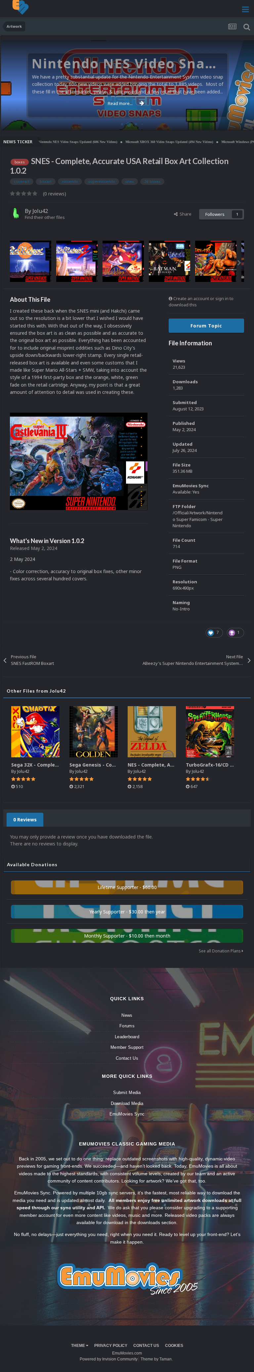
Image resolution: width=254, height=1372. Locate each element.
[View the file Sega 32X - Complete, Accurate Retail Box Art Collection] (35, 731)
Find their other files (45, 217)
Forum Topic (206, 326)
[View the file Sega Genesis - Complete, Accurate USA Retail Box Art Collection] (93, 731)
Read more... (120, 103)
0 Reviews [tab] (25, 819)
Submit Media (127, 1092)
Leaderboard (127, 1036)
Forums (127, 1025)
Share (184, 214)
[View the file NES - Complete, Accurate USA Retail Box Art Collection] (152, 731)
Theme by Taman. (157, 1359)
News (126, 1015)
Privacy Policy (110, 1345)
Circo (242, 121)
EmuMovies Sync (127, 1114)
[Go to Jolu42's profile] (15, 213)
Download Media (127, 1103)
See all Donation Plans (220, 951)
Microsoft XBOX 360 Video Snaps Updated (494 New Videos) (143, 142)
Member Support (127, 1047)
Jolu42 (40, 211)
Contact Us (127, 1058)
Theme (78, 1345)
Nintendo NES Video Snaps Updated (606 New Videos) (51, 142)
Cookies (174, 1345)
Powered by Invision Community (109, 1359)
